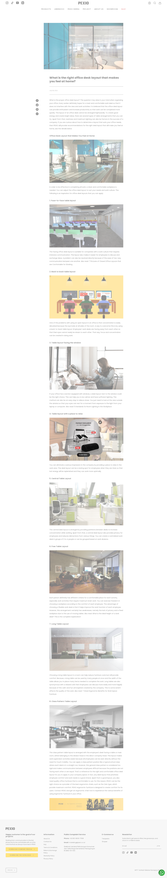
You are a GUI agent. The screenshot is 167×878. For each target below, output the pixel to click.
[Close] (100, 422)
